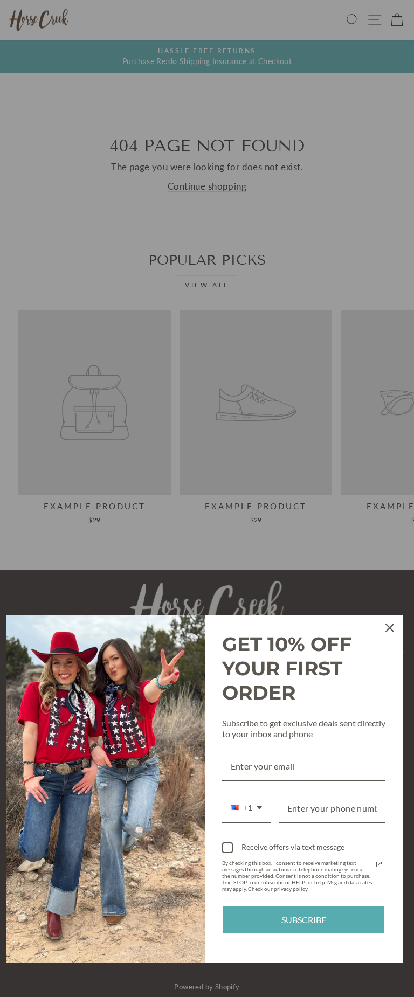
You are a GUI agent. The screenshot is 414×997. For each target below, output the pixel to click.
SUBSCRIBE (303, 920)
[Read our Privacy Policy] (378, 864)
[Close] (390, 628)
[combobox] (246, 808)
